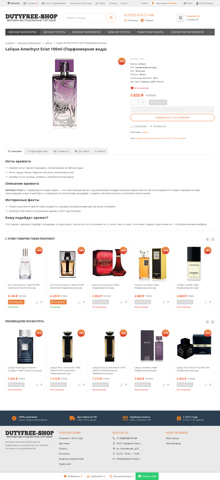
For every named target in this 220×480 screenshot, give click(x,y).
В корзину (17, 302)
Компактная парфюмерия (187, 32)
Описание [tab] (16, 151)
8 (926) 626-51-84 (139, 14)
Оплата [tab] (101, 151)
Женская (161, 138)
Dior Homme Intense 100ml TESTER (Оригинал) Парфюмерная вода (67, 286)
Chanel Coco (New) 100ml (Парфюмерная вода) (146, 286)
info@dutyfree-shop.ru (128, 458)
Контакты (64, 453)
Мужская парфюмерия (86, 32)
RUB (143, 3)
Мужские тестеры (119, 32)
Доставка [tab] (84, 151)
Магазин (15, 3)
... (211, 32)
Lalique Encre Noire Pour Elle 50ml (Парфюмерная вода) (193, 369)
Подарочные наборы (150, 32)
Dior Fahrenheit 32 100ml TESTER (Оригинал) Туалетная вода (23, 286)
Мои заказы (172, 438)
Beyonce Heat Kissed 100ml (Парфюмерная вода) (105, 286)
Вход (189, 3)
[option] (25, 277)
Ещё (123, 3)
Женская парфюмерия (22, 32)
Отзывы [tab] (63, 151)
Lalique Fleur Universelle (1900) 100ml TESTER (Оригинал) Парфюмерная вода (65, 370)
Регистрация (206, 3)
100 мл (169, 138)
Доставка (100, 3)
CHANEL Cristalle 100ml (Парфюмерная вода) (188, 286)
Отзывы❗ (32, 3)
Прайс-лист (65, 463)
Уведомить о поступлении (172, 117)
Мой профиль (173, 443)
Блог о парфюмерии (55, 3)
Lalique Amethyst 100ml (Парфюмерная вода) (145, 369)
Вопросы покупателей (71, 458)
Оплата (113, 3)
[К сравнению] (37, 302)
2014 (176, 138)
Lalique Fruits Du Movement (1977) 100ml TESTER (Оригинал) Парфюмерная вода (108, 370)
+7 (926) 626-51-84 (127, 438)
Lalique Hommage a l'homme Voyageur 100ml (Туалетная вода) (25, 369)
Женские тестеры (54, 32)
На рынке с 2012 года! (81, 3)
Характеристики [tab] (39, 151)
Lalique (145, 132)
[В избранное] (41, 302)
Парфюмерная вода (146, 138)
